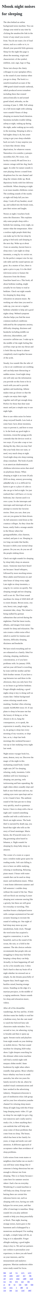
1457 (17, 1276)
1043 (17, 1279)
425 (22, 1282)
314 (4, 1290)
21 (4, 1285)
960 (4, 1273)
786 (30, 1276)
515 (4, 1288)
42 (27, 1288)
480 (21, 1288)
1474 (11, 1279)
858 (32, 1285)
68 (9, 1285)
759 (4, 1276)
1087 (29, 1290)
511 (4, 1282)
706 (28, 1282)
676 (16, 1282)
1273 (29, 1273)
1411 (11, 1288)
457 (24, 1276)
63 (14, 1285)
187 (4, 1279)
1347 (23, 1290)
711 (16, 1273)
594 (10, 1290)
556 (20, 1285)
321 (16, 1290)
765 (10, 1282)
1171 (22, 1273)
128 (10, 1273)
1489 (24, 1279)
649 (26, 1285)
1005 (11, 1276)
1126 (31, 1279)
